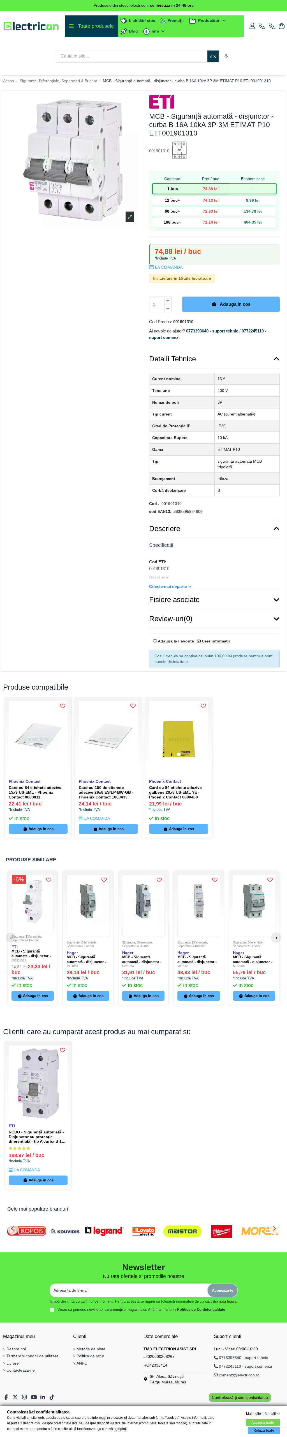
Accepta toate (262, 1422)
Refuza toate (263, 1430)
